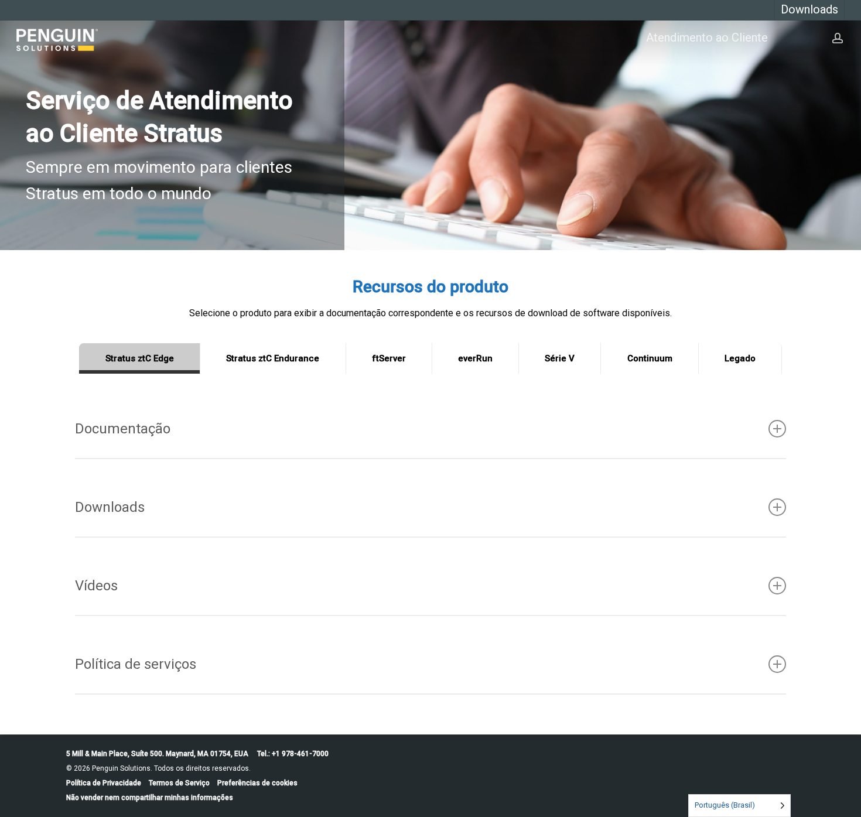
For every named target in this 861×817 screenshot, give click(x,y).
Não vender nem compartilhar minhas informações (149, 798)
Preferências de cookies (257, 783)
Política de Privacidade (103, 783)
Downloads (110, 507)
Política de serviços (135, 664)
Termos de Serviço (179, 783)
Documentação (122, 429)
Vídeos (96, 585)
